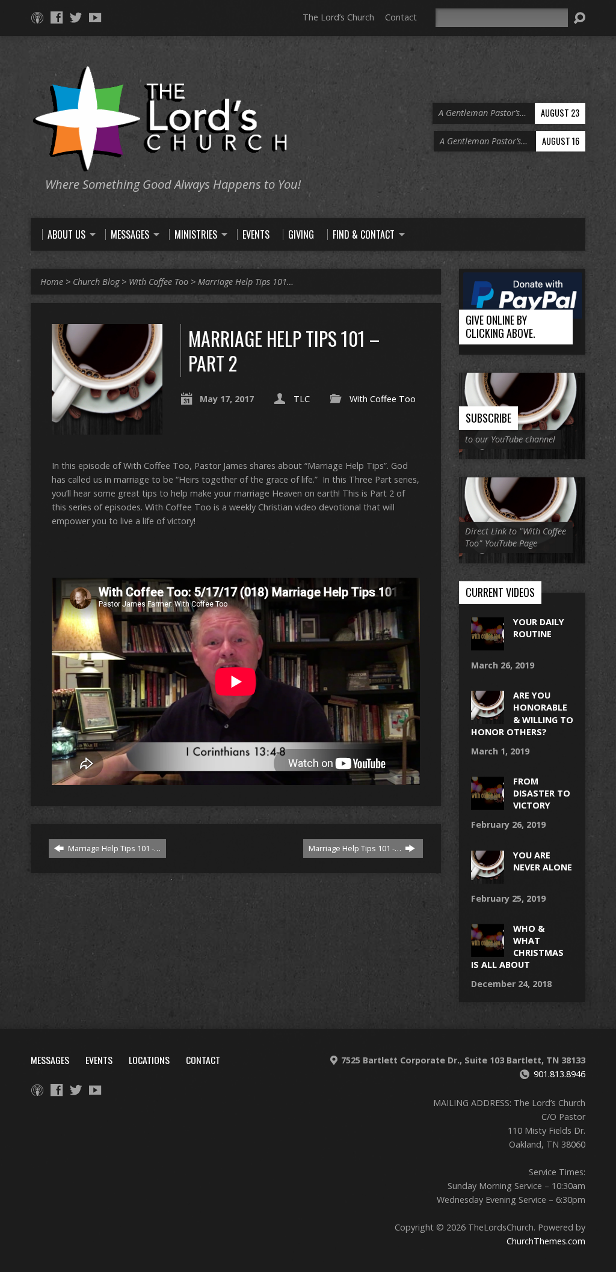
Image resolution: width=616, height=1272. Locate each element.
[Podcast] (37, 17)
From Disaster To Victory (541, 793)
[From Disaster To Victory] (487, 803)
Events (98, 1060)
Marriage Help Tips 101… (246, 281)
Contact (401, 17)
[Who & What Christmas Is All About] (487, 950)
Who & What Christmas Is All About (517, 946)
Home (51, 281)
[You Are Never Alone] (487, 876)
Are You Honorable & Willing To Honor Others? (522, 713)
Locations (149, 1060)
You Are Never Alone (542, 861)
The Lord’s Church (338, 17)
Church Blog (96, 281)
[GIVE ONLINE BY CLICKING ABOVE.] (522, 348)
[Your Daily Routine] (487, 644)
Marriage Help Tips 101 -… (113, 848)
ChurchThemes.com (546, 1241)
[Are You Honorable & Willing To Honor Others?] (487, 717)
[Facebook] (57, 17)
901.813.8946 (559, 1074)
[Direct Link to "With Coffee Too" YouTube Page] (522, 557)
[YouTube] (95, 17)
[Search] (579, 18)
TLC (302, 399)
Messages (50, 1060)
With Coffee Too (158, 281)
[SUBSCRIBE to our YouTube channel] (522, 453)
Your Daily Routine (538, 628)
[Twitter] (76, 17)
